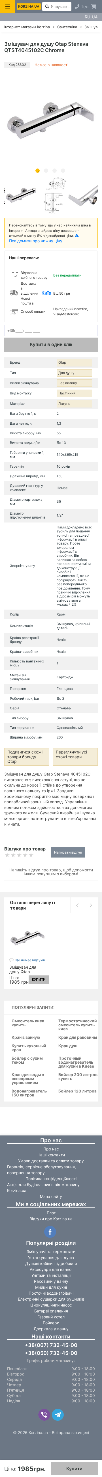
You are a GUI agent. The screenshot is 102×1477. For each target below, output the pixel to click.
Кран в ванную (26, 1037)
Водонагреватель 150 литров (29, 1093)
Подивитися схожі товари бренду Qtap (24, 757)
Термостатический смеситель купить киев (77, 1025)
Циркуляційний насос (51, 1305)
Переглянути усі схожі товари (71, 754)
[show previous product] (77, 905)
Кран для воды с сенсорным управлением (28, 1079)
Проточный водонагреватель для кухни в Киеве (76, 1062)
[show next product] (91, 905)
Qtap (62, 362)
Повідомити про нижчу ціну (35, 240)
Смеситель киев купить (28, 1023)
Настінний (66, 393)
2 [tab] (46, 171)
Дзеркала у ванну (51, 1328)
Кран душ (67, 1046)
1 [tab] (37, 171)
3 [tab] (54, 171)
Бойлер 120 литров (77, 1091)
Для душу (66, 373)
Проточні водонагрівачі (51, 1293)
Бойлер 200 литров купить (77, 1077)
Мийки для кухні (51, 1287)
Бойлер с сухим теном (27, 1060)
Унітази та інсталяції (51, 1275)
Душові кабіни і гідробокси (51, 1263)
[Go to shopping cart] (93, 6)
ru (87, 17)
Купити (74, 1468)
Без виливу (67, 383)
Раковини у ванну (51, 1281)
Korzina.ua (28, 6)
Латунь (64, 403)
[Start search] (47, 7)
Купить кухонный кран (29, 1048)
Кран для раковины (77, 1037)
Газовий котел (51, 1316)
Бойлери (51, 1322)
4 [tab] (63, 171)
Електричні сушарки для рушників (51, 1299)
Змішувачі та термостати (51, 1251)
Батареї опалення (51, 1310)
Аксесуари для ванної (51, 1269)
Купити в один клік (51, 344)
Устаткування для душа (51, 1257)
